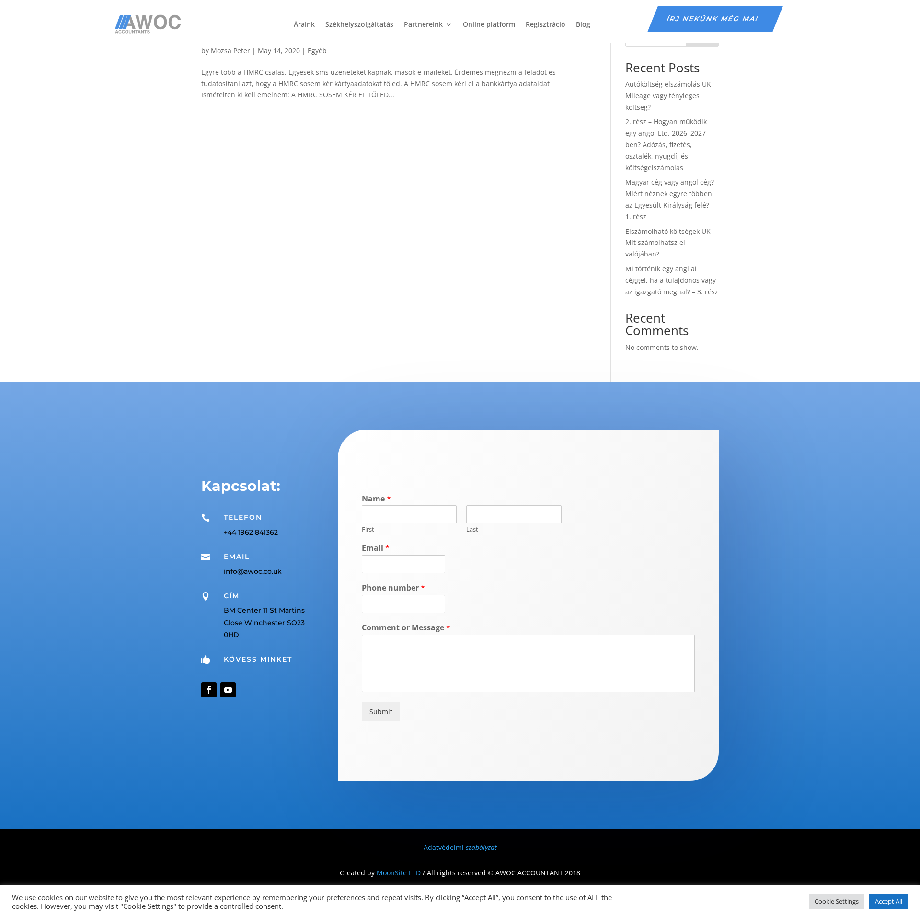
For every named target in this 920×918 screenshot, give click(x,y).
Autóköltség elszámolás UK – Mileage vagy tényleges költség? (670, 96)
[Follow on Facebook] (209, 689)
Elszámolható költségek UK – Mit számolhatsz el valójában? (670, 243)
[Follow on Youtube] (228, 689)
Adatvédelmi (460, 847)
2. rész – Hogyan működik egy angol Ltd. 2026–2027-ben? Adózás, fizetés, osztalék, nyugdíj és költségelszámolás (666, 144)
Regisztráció (545, 24)
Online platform (489, 24)
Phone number (393, 588)
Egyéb (317, 50)
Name (376, 499)
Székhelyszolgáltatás (359, 24)
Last (472, 529)
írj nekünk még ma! (713, 18)
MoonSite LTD (399, 872)
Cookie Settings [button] (837, 901)
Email (376, 548)
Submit (380, 711)
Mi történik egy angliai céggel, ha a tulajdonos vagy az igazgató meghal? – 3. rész (671, 280)
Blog (583, 24)
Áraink (304, 24)
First (368, 529)
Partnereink (423, 24)
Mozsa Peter (230, 50)
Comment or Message (406, 628)
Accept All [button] (888, 901)
